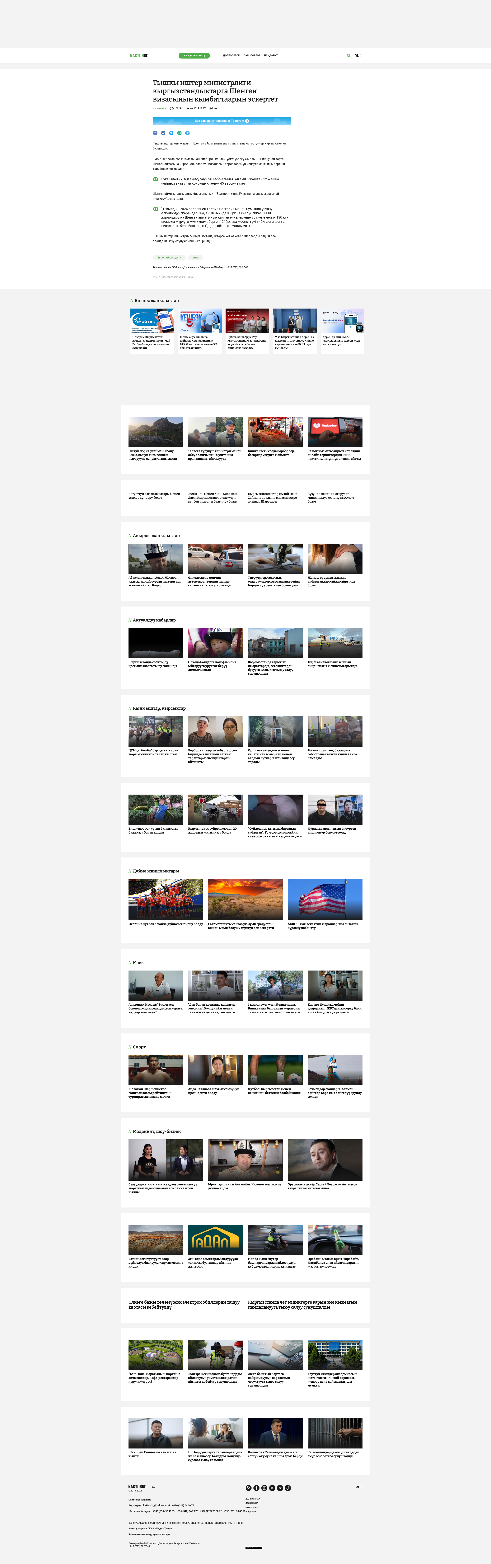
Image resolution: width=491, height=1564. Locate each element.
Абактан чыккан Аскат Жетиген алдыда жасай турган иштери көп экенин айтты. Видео (155, 581)
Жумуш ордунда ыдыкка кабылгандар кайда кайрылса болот (331, 581)
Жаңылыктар (192, 55)
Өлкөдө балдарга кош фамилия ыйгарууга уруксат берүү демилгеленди (212, 666)
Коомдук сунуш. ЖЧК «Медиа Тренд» (150, 1528)
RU (358, 1487)
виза (196, 257)
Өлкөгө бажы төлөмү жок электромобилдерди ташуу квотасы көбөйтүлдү (184, 1305)
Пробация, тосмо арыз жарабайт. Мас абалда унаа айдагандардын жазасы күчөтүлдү (333, 1262)
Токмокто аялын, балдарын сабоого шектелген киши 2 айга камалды (332, 754)
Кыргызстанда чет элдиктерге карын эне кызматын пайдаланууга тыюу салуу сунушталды (302, 1305)
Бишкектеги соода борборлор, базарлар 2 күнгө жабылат (271, 453)
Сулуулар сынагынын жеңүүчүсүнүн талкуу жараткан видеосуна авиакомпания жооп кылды (163, 1188)
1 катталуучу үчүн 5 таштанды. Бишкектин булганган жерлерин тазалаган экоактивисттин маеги (274, 1008)
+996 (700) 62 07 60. (238, 267)
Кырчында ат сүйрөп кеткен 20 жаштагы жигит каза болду (212, 830)
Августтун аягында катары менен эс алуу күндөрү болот (154, 495)
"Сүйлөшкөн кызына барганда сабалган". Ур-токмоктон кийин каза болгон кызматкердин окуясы (275, 832)
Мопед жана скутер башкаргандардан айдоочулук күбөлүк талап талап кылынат (272, 1262)
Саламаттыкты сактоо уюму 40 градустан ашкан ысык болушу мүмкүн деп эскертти (241, 926)
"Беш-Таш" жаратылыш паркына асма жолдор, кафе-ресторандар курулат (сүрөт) (154, 1377)
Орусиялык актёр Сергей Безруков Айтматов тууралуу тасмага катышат (322, 1186)
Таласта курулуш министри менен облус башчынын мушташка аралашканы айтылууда (214, 455)
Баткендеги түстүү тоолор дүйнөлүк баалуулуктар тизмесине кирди (156, 1262)
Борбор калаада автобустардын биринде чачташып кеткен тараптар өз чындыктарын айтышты (212, 756)
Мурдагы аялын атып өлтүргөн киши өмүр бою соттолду (332, 830)
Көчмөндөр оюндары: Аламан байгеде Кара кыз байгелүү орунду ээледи (335, 1093)
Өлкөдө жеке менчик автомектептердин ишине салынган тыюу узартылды (209, 581)
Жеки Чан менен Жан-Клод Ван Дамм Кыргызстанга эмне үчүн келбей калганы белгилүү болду (213, 497)
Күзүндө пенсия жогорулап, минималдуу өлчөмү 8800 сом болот (331, 497)
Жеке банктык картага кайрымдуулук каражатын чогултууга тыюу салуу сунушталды (269, 1379)
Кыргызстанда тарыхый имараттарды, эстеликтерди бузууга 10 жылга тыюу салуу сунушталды (270, 667)
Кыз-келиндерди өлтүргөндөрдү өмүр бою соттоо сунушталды (333, 1454)
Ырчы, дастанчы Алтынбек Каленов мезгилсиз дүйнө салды (244, 1186)
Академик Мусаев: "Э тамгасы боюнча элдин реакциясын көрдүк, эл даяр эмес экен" (156, 1008)
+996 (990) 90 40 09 (164, 1511)
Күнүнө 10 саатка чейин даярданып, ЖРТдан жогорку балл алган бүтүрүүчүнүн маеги (335, 1008)
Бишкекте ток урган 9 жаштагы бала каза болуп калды (153, 830)
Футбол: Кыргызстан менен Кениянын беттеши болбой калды (275, 1091)
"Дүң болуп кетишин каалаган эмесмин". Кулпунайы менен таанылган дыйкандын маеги (211, 1008)
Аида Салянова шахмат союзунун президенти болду (213, 1091)
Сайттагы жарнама (140, 1499)
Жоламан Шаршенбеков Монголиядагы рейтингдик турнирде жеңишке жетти (150, 1093)
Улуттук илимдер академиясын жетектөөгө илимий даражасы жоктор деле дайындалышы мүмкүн (332, 1379)
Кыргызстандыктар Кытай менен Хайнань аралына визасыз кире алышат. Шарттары (274, 497)
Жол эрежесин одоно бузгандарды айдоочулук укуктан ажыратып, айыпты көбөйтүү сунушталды (215, 1377)
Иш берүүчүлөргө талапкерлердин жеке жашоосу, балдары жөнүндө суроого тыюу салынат (215, 1456)
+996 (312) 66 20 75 (183, 1505)
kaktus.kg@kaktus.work (156, 1505)
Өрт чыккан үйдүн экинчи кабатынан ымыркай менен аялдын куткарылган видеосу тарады (271, 756)
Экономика (159, 108)
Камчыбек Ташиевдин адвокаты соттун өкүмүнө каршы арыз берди (275, 1454)
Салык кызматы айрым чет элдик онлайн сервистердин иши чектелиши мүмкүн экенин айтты (334, 455)
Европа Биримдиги (169, 257)
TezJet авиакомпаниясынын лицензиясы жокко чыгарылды (332, 664)
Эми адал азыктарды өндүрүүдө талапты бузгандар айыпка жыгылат (213, 1262)
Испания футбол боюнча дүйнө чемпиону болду (166, 924)
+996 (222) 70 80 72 (211, 1511)
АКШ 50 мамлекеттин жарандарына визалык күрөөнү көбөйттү (323, 926)
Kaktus (213, 108)
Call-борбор (252, 55)
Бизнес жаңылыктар (157, 301)
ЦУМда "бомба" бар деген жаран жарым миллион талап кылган (153, 752)
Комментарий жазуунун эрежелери (149, 1534)
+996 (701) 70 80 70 (234, 1511)
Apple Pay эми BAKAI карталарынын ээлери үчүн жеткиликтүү (341, 340)
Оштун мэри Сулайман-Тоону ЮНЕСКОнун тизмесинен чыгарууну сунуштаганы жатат (153, 455)
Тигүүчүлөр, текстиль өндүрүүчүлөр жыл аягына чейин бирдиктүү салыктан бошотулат (274, 581)
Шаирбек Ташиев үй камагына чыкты (152, 1454)
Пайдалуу (271, 55)
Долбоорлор (231, 55)
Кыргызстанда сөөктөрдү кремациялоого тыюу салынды (153, 664)
